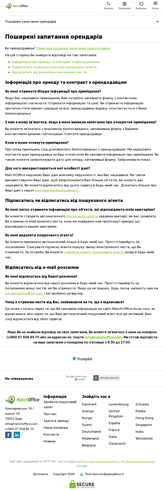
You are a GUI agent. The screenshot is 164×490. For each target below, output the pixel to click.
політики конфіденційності (57, 190)
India (140, 431)
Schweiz (142, 404)
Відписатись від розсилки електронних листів (49, 72)
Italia (113, 436)
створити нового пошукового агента (94, 252)
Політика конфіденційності (102, 461)
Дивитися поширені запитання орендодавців (73, 48)
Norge (87, 418)
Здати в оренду (56, 420)
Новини (50, 441)
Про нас (50, 414)
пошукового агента (82, 216)
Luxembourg (119, 404)
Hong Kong (145, 418)
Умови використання (140, 461)
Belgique (89, 445)
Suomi (87, 425)
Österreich (117, 443)
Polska (141, 411)
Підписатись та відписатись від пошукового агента (54, 67)
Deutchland (91, 431)
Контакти (51, 434)
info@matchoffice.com (23, 293)
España (114, 423)
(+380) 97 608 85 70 (19, 429)
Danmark (89, 404)
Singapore (144, 425)
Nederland (90, 438)
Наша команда (56, 427)
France (114, 430)
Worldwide (144, 438)
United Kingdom (116, 413)
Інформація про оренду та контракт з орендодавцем (56, 62)
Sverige (88, 411)
